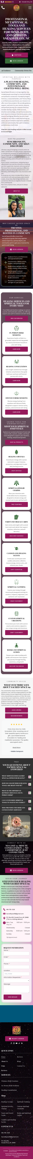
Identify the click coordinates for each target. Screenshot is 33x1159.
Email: (6, 957)
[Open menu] (30, 8)
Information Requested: (12, 977)
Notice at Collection (17, 1155)
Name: (6, 950)
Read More (16, 747)
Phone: (6, 964)
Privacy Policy (8, 1153)
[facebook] (11, 1043)
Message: (7, 984)
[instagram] (14, 1043)
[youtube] (16, 1043)
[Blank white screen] (3, 8)
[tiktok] (19, 1043)
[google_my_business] (22, 1043)
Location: (7, 970)
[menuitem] (8, 1057)
